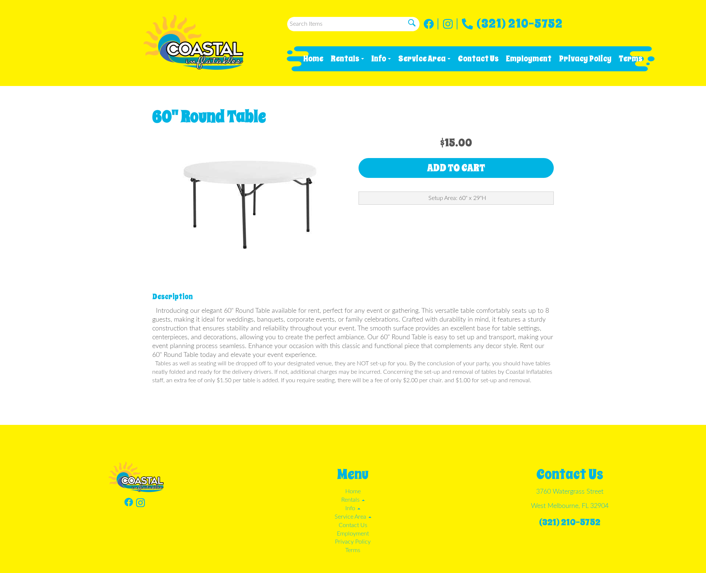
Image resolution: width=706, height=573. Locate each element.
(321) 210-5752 (520, 20)
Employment (529, 58)
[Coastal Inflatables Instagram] (450, 23)
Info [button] (379, 58)
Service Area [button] (422, 58)
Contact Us (478, 58)
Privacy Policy (585, 58)
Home (313, 58)
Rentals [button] (345, 58)
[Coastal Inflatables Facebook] (431, 23)
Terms (630, 58)
